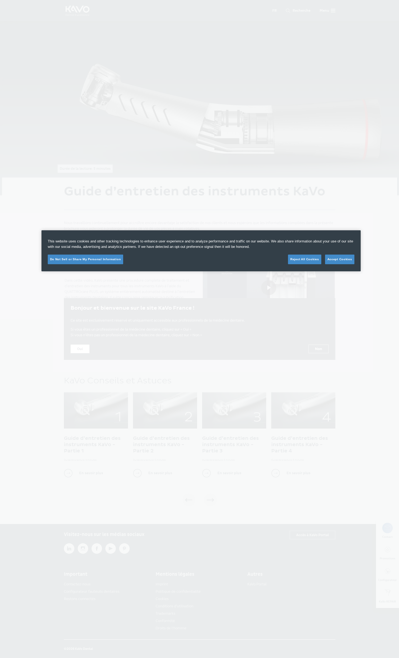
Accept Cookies (339, 259)
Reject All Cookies (304, 259)
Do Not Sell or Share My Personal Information (85, 259)
